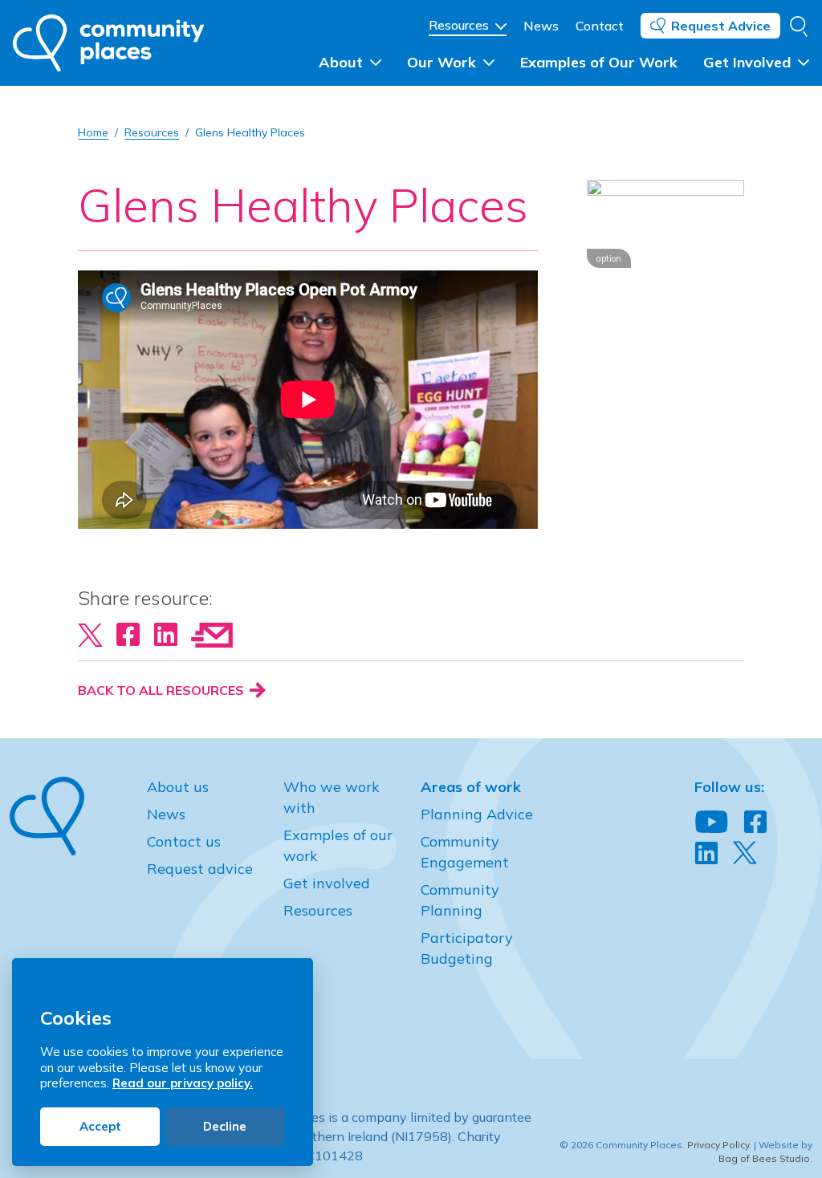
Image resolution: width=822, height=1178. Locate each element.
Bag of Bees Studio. (765, 1158)
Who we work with (331, 797)
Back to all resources (162, 690)
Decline (224, 1126)
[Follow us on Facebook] (755, 822)
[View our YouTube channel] (711, 822)
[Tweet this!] (90, 634)
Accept (100, 1126)
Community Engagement (465, 851)
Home (93, 132)
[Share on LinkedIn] (165, 634)
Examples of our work (338, 845)
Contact (600, 26)
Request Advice (721, 26)
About (343, 62)
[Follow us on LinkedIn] (706, 854)
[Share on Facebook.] (128, 634)
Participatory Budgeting (467, 948)
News (541, 26)
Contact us (184, 841)
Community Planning (460, 900)
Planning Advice (477, 814)
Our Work (443, 62)
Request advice (200, 868)
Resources (460, 25)
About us (178, 787)
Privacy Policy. (719, 1145)
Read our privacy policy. (182, 1083)
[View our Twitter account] (745, 852)
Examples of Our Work (599, 62)
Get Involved (749, 62)
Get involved (326, 883)
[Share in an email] (212, 634)
